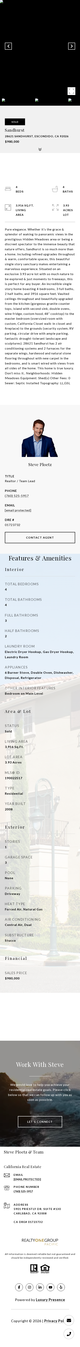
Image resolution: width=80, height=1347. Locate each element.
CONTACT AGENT (40, 537)
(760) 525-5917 (17, 495)
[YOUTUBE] (50, 1287)
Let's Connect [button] (40, 1121)
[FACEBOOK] (19, 1287)
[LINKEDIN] (40, 1287)
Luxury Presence (50, 1300)
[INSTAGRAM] (29, 1287)
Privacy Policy (56, 1321)
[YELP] (61, 1287)
